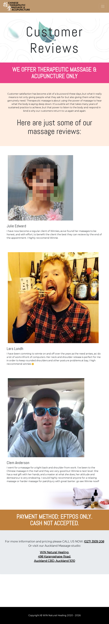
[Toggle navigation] (103, 6)
